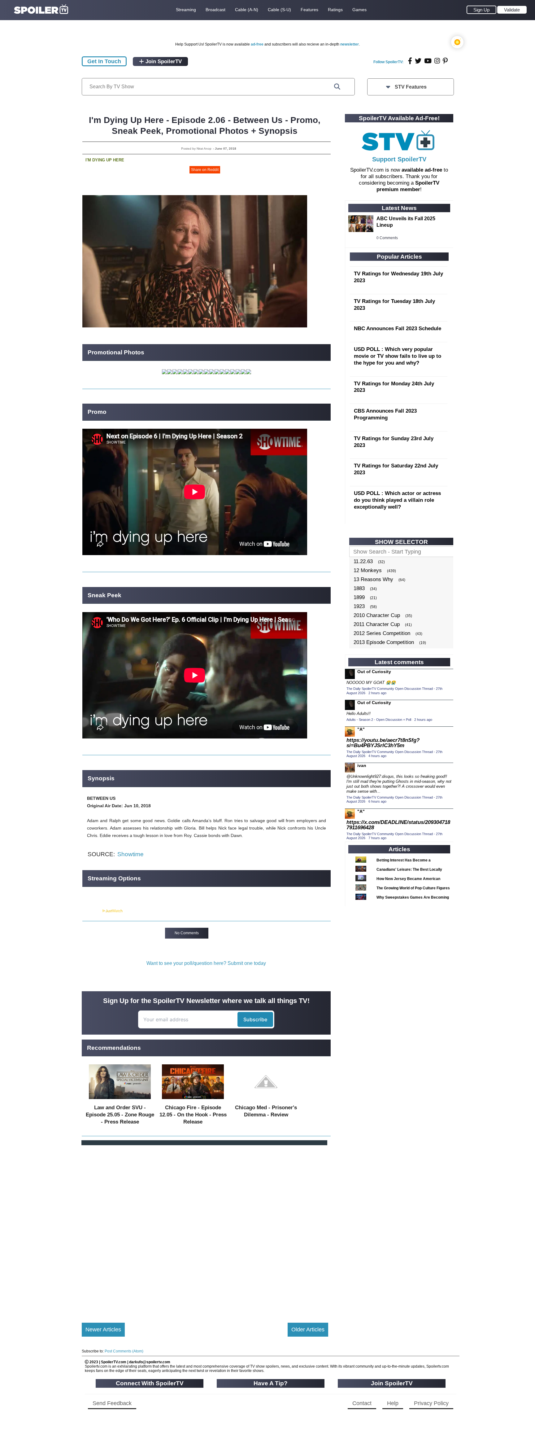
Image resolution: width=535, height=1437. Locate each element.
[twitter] (418, 60)
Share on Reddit (205, 170)
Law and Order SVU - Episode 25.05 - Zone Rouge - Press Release (120, 1115)
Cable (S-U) (279, 9)
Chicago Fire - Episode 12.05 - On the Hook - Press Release (193, 1115)
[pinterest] (445, 60)
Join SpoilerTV (163, 61)
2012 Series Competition (382, 633)
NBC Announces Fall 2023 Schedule (397, 328)
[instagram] (437, 60)
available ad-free (422, 170)
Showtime (130, 854)
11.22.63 (363, 561)
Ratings (335, 9)
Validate (512, 9)
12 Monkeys (368, 570)
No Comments (187, 933)
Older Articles (307, 1329)
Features (309, 9)
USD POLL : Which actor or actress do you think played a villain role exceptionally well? (397, 500)
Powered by (92, 911)
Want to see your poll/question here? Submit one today (206, 963)
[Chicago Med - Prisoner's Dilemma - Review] (266, 1100)
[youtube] (428, 60)
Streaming (186, 9)
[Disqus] (205, 1228)
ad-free (257, 44)
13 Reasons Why (373, 579)
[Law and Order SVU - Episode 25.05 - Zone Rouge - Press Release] (120, 1100)
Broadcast (215, 9)
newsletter (349, 44)
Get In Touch (104, 61)
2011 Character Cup (377, 624)
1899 (359, 597)
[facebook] (410, 60)
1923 (359, 606)
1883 (359, 588)
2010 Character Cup (377, 615)
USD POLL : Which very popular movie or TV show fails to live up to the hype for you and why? (397, 356)
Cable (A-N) (246, 9)
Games (359, 9)
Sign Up (481, 9)
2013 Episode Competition (384, 642)
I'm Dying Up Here (104, 160)
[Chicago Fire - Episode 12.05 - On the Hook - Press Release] (193, 1100)
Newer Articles (103, 1329)
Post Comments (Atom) (124, 1351)
